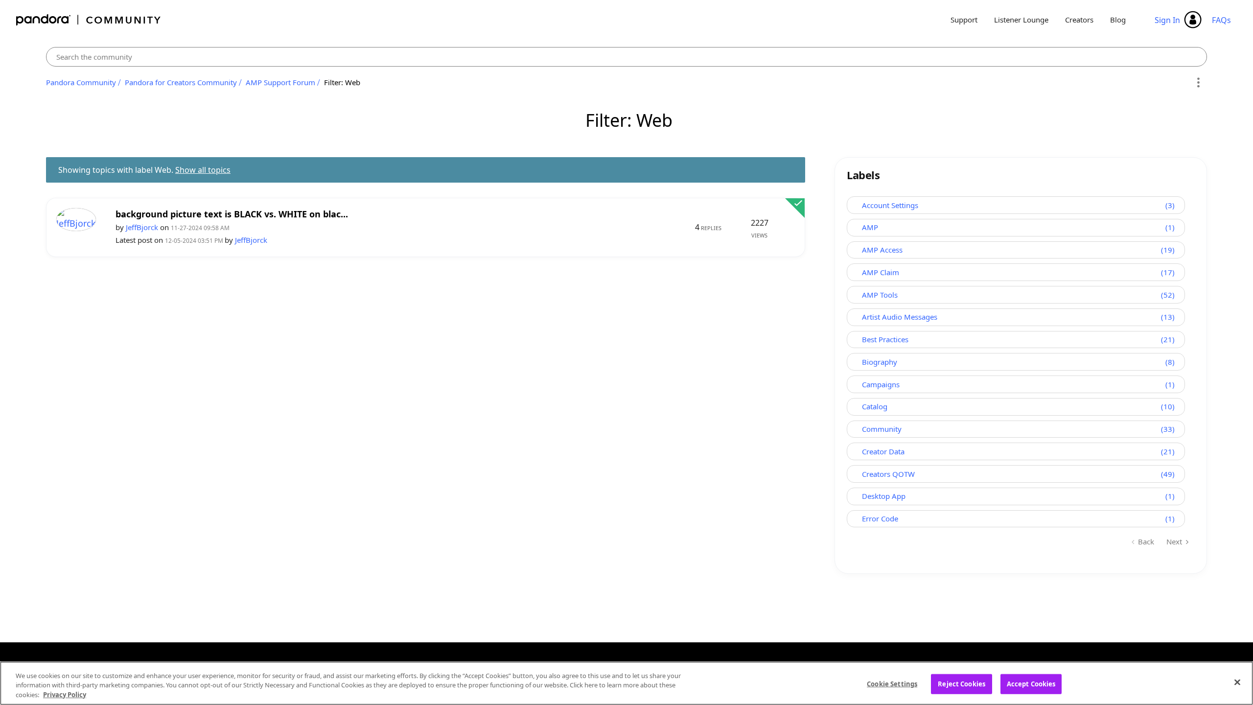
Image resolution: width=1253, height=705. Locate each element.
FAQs (1221, 20)
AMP (870, 227)
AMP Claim (880, 272)
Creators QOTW (888, 474)
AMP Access (882, 250)
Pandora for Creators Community (181, 82)
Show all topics (203, 169)
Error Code (880, 518)
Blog (1118, 19)
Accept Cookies (1031, 683)
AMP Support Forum (280, 82)
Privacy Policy (64, 694)
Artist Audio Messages (899, 317)
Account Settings (890, 205)
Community (882, 429)
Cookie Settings (892, 683)
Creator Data (883, 451)
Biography (879, 362)
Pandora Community (89, 19)
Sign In (1167, 20)
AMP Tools (880, 295)
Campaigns (881, 384)
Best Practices (885, 339)
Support (964, 19)
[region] (626, 683)
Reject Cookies (961, 683)
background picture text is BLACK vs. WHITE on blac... (232, 214)
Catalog (874, 406)
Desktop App (883, 496)
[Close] (1237, 682)
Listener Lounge (1021, 19)
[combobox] (626, 57)
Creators (1079, 19)
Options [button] (1198, 82)
